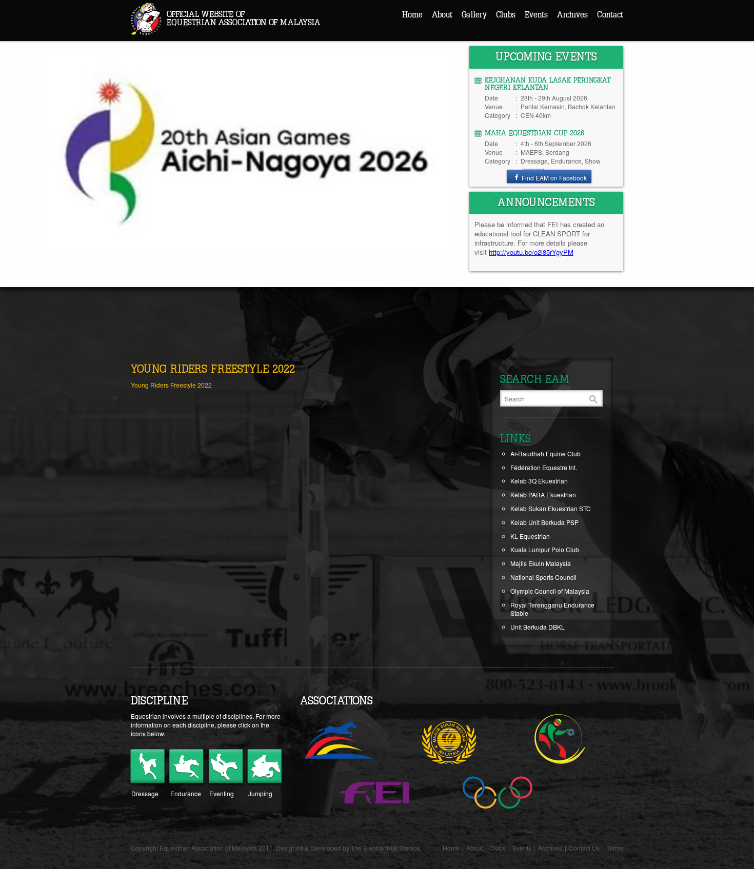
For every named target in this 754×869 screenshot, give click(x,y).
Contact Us (584, 847)
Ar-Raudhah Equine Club (545, 453)
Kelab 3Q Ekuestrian (539, 480)
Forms (451, 67)
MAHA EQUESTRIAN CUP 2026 (534, 133)
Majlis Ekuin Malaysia (540, 563)
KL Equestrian (530, 536)
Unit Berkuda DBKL (537, 626)
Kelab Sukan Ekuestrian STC (550, 508)
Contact (610, 15)
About (442, 15)
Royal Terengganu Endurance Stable (552, 609)
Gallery (474, 15)
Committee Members (471, 34)
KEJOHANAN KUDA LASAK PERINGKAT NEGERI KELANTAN (547, 84)
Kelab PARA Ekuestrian (543, 494)
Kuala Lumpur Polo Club (544, 549)
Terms (614, 847)
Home (412, 15)
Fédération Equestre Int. (543, 467)
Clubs (505, 15)
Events (536, 15)
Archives (572, 15)
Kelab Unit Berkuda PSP (544, 522)
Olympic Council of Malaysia (549, 591)
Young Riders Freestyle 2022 (171, 384)
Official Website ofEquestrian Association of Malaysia (243, 18)
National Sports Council (543, 577)
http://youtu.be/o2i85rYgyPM (531, 252)
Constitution (458, 50)
